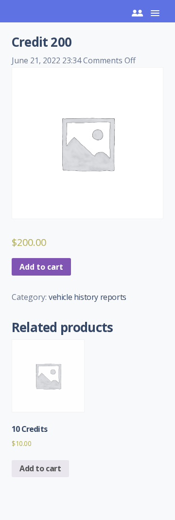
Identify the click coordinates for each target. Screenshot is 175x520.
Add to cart (41, 266)
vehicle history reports (87, 297)
